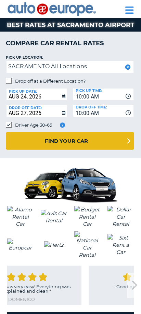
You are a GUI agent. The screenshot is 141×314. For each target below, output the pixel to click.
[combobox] (103, 94)
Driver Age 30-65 (33, 125)
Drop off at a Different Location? (50, 81)
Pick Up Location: (24, 57)
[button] (127, 67)
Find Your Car (66, 141)
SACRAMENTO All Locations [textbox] (47, 66)
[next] (134, 285)
